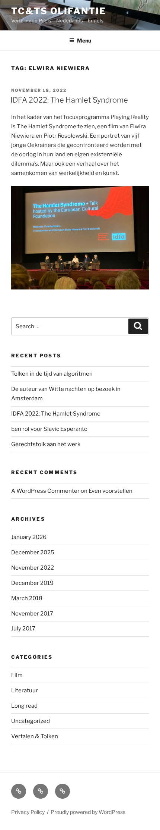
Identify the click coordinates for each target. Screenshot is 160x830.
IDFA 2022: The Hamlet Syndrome (69, 99)
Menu (84, 40)
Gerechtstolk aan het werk (45, 444)
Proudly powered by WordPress (88, 812)
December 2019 (32, 583)
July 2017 (23, 628)
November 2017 (32, 613)
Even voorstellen (110, 491)
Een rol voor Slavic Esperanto (49, 429)
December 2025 (32, 552)
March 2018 (26, 598)
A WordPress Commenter (45, 491)
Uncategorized (30, 721)
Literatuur (24, 690)
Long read (24, 705)
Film (17, 675)
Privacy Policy (28, 812)
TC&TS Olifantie (58, 11)
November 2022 (32, 567)
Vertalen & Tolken (34, 736)
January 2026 (29, 537)
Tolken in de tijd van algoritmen (52, 373)
